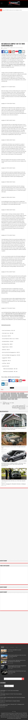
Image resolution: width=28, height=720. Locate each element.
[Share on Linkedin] (20, 51)
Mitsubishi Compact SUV (5, 396)
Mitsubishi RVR (24, 397)
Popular (6, 647)
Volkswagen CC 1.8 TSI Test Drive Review (9, 690)
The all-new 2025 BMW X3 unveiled (14, 649)
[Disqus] (14, 508)
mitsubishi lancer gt (22, 396)
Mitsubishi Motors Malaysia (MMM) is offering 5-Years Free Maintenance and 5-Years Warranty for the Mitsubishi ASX (13, 464)
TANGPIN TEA (11, 714)
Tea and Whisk (22, 715)
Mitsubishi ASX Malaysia (23, 394)
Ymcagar (17, 715)
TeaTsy (26, 715)
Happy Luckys (18, 718)
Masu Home (13, 718)
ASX (8, 393)
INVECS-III (2, 394)
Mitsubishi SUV (4, 399)
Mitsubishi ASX (14, 394)
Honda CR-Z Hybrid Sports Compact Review (10, 700)
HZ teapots (7, 714)
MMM (13, 399)
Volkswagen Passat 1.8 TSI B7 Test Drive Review (11, 694)
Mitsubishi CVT (14, 396)
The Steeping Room (17, 717)
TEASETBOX (25, 713)
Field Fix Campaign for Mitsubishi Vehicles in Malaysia (13, 484)
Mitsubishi (13, 47)
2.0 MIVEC (4, 393)
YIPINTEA (3, 714)
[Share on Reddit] (13, 51)
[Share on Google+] (9, 51)
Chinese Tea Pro (18, 714)
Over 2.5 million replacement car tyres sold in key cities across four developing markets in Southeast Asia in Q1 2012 (18, 406)
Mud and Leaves (4, 717)
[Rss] (12, 711)
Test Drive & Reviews (19, 47)
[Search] (23, 679)
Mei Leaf (23, 717)
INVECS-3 (22, 393)
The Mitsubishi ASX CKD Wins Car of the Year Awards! (13, 480)
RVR (16, 399)
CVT (18, 393)
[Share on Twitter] (6, 51)
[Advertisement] (14, 26)
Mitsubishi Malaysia (4, 397)
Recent (2, 647)
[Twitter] (15, 711)
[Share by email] (23, 51)
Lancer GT (8, 394)
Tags (16, 647)
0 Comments (5, 48)
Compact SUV (13, 393)
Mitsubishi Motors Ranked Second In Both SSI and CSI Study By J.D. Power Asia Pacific (13, 429)
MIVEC (9, 399)
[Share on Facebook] (3, 51)
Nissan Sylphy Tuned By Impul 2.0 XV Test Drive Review (12, 697)
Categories (2, 685)
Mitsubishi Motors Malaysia (15, 397)
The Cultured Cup (10, 717)
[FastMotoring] (14, 3)
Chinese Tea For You (6, 715)
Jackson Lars (23, 714)
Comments (12, 647)
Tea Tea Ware (13, 715)
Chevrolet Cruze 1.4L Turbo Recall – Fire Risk (8, 402)
